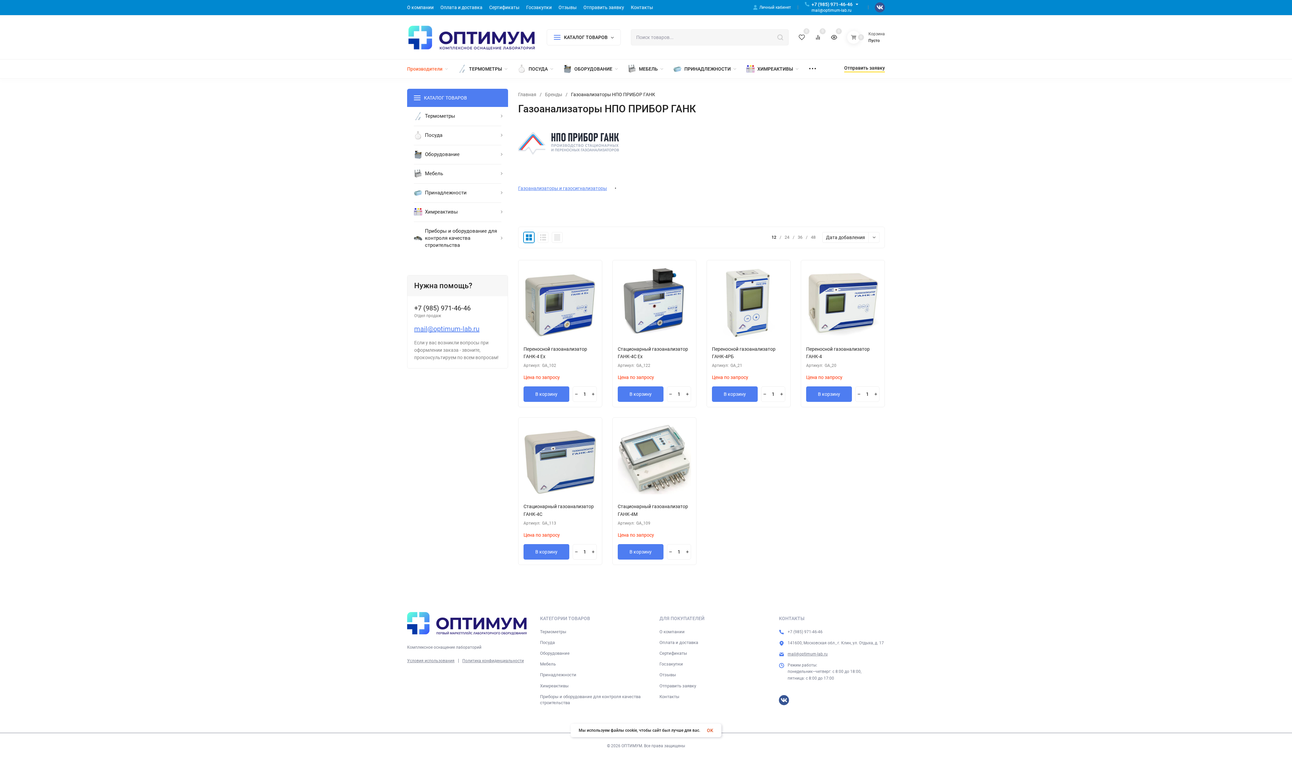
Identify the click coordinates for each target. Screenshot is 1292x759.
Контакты (669, 696)
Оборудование (555, 653)
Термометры (553, 631)
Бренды (553, 94)
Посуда (547, 642)
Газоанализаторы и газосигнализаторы (562, 188)
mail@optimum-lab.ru (446, 329)
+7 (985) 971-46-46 (832, 4)
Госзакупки (671, 664)
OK (710, 730)
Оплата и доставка (678, 642)
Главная (527, 94)
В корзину (546, 394)
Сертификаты (673, 653)
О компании (672, 631)
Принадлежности (558, 674)
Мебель (548, 664)
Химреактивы (554, 685)
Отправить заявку (677, 685)
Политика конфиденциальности (493, 660)
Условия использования (431, 660)
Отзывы (667, 674)
